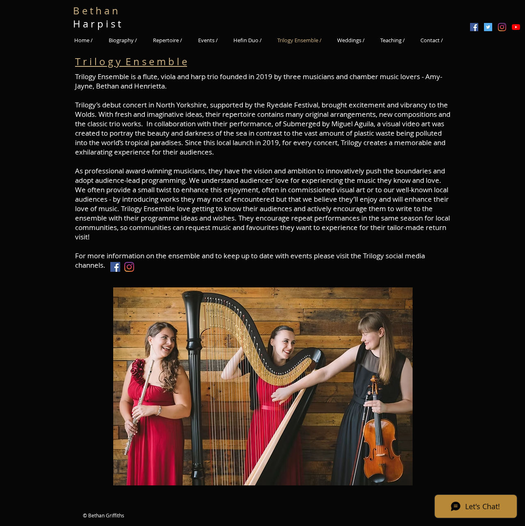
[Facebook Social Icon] (474, 27)
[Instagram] (502, 27)
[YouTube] (516, 27)
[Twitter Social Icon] (488, 27)
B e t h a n (98, 10)
